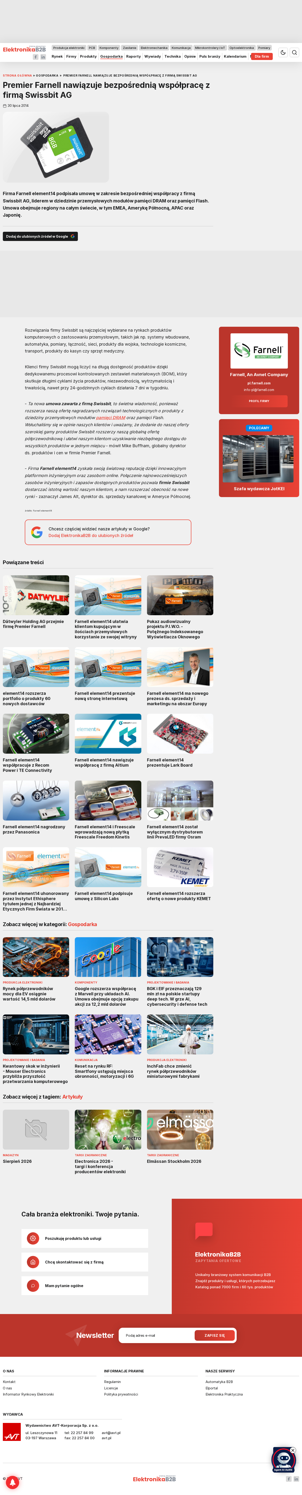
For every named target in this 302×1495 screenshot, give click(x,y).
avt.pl (106, 1438)
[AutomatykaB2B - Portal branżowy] (24, 48)
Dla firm (262, 56)
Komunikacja (181, 48)
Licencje (111, 1388)
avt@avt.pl (111, 1433)
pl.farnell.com (259, 383)
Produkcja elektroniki (68, 48)
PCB (92, 48)
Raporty (133, 56)
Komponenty (109, 48)
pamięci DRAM (110, 417)
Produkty (88, 56)
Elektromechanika (154, 48)
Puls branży (209, 56)
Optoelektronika (242, 48)
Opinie (190, 56)
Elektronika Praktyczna (224, 1394)
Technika (172, 56)
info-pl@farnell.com (259, 390)
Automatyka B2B (219, 1381)
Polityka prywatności (121, 1394)
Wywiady (152, 56)
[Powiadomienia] (12, 1482)
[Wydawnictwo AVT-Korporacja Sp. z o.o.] (12, 1433)
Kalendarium (235, 56)
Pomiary (264, 48)
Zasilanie (129, 48)
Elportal (212, 1388)
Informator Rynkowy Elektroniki (28, 1394)
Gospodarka (111, 56)
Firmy (71, 56)
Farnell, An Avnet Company (259, 374)
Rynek (57, 56)
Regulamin (112, 1381)
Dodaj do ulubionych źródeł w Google (37, 236)
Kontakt (9, 1381)
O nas (7, 1388)
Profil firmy (259, 401)
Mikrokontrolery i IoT (210, 48)
